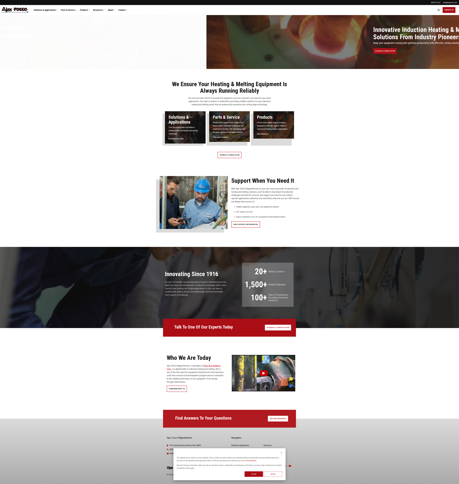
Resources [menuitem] (268, 445)
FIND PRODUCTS (262, 134)
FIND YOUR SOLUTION (176, 139)
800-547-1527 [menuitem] (435, 2)
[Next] (453, 37)
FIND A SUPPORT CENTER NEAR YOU (245, 224)
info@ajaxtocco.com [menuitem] (450, 2)
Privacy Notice (251, 461)
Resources (98, 10)
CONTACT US (449, 10)
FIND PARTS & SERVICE (220, 137)
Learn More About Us (177, 389)
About (110, 10)
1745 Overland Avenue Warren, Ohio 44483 (185, 445)
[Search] (438, 10)
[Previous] (6, 37)
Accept (253, 474)
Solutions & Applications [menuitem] (240, 445)
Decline (273, 474)
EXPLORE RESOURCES (278, 418)
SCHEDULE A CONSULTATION (179, 52)
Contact (121, 10)
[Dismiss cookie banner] (281, 453)
